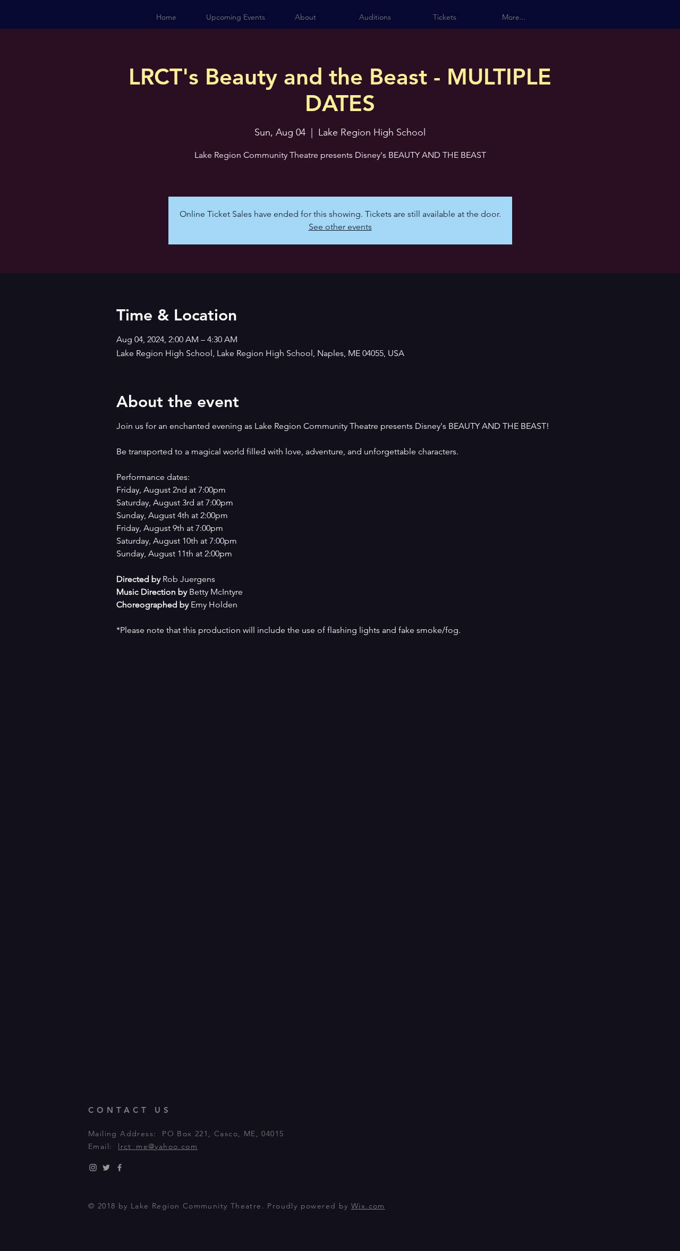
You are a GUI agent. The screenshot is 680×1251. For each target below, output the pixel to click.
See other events (340, 227)
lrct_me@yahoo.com (158, 1146)
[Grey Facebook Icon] (119, 1167)
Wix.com (368, 1206)
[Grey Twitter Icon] (106, 1167)
